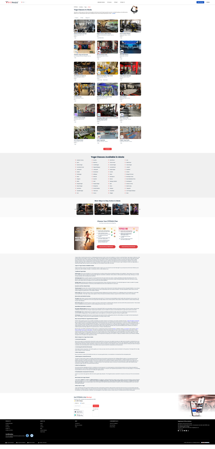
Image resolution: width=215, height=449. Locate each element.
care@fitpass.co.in (195, 427)
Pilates (114, 328)
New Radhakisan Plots (130, 178)
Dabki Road (128, 162)
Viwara (94, 193)
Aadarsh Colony (80, 160)
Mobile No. (77, 403)
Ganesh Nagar (113, 164)
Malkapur (95, 174)
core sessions (126, 328)
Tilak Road (95, 190)
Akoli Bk (94, 160)
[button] (23, 2)
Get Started (200, 2)
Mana (111, 174)
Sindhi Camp (128, 186)
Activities (81, 7)
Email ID (82, 403)
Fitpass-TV (122, 2)
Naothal (95, 178)
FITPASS (76, 7)
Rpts (111, 183)
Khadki (78, 171)
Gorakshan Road (80, 167)
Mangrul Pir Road (129, 174)
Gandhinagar (96, 164)
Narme (111, 178)
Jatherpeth (95, 169)
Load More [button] (107, 148)
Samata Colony (129, 183)
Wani (127, 193)
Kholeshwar (95, 171)
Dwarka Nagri (79, 164)
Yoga (85, 7)
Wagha (111, 193)
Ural (77, 193)
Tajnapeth (128, 188)
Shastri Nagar (79, 186)
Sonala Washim (96, 188)
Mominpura (112, 176)
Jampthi (128, 167)
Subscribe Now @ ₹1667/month (106, 246)
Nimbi (78, 181)
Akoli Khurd (112, 160)
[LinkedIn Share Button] (186, 430)
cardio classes (89, 330)
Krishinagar (79, 174)
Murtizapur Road (129, 176)
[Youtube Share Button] (184, 430)
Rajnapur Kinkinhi (113, 181)
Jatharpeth (79, 169)
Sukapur (111, 188)
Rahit (94, 181)
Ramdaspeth (129, 181)
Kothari (127, 171)
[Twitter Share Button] (180, 430)
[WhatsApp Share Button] (188, 430)
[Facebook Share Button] (178, 430)
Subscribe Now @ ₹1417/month (128, 246)
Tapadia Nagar (80, 190)
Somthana (79, 188)
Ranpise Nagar (96, 183)
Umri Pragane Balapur (130, 190)
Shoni (111, 186)
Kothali (111, 171)
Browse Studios (101, 2)
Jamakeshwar (113, 167)
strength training (81, 330)
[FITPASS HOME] (12, 2)
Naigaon (78, 178)
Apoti (78, 162)
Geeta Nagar (129, 164)
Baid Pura (95, 162)
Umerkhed (112, 190)
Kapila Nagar (112, 169)
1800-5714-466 (186, 427)
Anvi (127, 160)
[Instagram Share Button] (182, 430)
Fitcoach (109, 2)
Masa (78, 176)
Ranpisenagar (80, 183)
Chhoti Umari (112, 162)
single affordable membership (133, 320)
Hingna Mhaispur (96, 167)
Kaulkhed (128, 169)
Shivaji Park (95, 186)
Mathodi (95, 176)
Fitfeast (116, 2)
